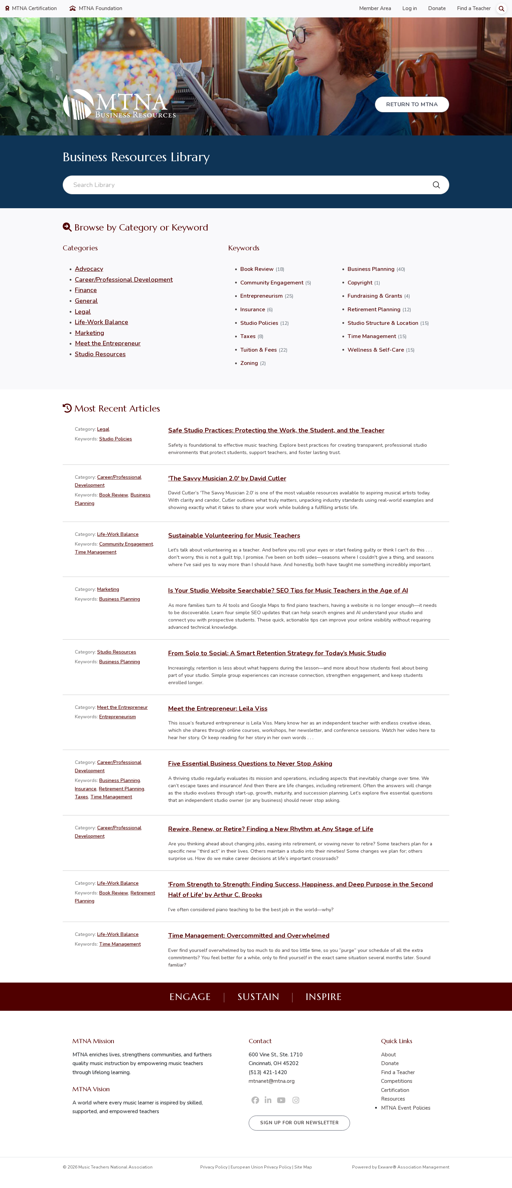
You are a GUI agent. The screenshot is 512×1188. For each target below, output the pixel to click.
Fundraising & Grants (375, 296)
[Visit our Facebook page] (255, 1100)
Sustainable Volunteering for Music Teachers (234, 535)
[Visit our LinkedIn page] (268, 1100)
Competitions (396, 1081)
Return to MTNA (412, 104)
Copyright (360, 283)
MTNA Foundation (99, 8)
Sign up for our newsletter (299, 1123)
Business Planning (371, 269)
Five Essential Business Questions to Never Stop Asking (250, 763)
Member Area (375, 8)
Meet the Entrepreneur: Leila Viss (217, 708)
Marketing (89, 333)
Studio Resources (100, 354)
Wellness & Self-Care (376, 350)
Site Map (303, 1167)
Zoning (249, 363)
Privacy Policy (213, 1167)
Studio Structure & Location (383, 323)
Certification (395, 1090)
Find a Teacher (474, 8)
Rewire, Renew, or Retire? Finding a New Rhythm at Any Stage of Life (270, 829)
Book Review (257, 269)
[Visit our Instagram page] (296, 1100)
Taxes (248, 336)
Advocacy (89, 269)
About (388, 1054)
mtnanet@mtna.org (272, 1081)
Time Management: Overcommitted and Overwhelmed (248, 935)
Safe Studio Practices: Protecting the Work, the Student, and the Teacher (276, 430)
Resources (393, 1098)
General (86, 301)
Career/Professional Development (124, 279)
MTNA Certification (33, 8)
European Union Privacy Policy (261, 1167)
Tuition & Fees (258, 350)
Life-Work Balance (101, 322)
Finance (86, 290)
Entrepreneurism (261, 296)
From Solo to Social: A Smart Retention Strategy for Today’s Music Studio (277, 653)
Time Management (372, 336)
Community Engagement (271, 283)
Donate (437, 8)
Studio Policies (259, 323)
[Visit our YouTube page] (281, 1100)
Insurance (252, 309)
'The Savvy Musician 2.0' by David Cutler (227, 478)
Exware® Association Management (413, 1167)
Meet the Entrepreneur (108, 343)
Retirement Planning (374, 309)
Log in (409, 8)
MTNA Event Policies (405, 1107)
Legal (83, 311)
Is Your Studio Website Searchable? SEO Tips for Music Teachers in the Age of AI (288, 590)
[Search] (501, 8)
